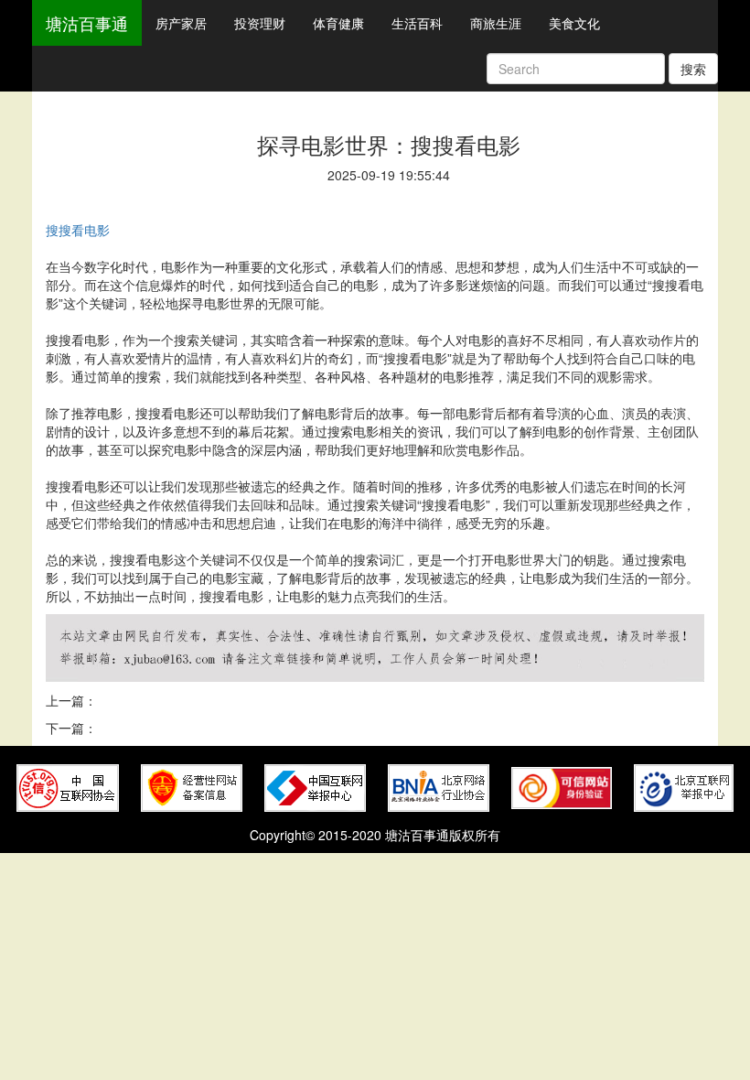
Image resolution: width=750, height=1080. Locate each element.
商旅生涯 (495, 23)
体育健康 (338, 23)
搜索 (693, 68)
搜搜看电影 (78, 230)
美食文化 (574, 23)
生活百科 (417, 23)
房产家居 (181, 23)
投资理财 (259, 23)
